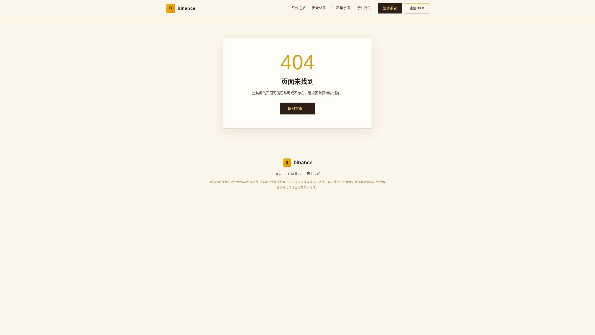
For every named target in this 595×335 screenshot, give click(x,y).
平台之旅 (298, 8)
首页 (278, 173)
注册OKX (417, 8)
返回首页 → (297, 109)
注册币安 (390, 8)
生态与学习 (341, 8)
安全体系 (319, 8)
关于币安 (313, 173)
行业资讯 (363, 8)
